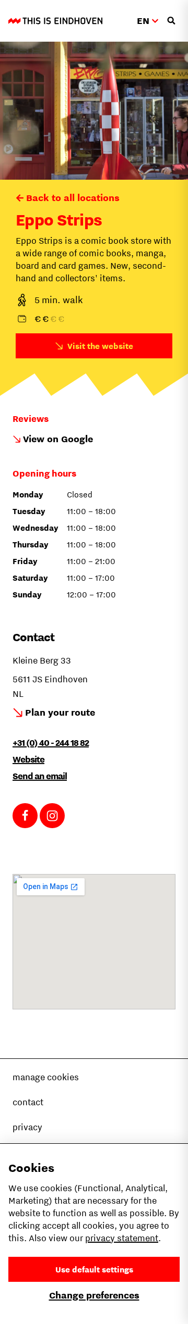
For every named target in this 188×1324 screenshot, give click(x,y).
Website (28, 759)
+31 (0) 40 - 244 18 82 (51, 742)
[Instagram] (52, 815)
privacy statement (121, 1238)
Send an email (40, 776)
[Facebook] (25, 815)
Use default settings (94, 1269)
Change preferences (94, 1295)
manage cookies (46, 1077)
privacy (27, 1127)
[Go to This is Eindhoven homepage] (55, 21)
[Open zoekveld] (171, 21)
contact (28, 1102)
